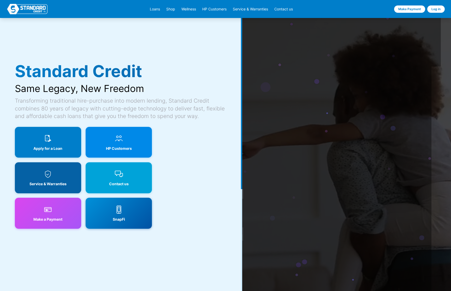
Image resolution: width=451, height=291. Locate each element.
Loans (155, 9)
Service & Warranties (250, 9)
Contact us (283, 9)
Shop (170, 9)
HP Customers (214, 9)
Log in (436, 9)
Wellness (188, 9)
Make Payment (409, 9)
